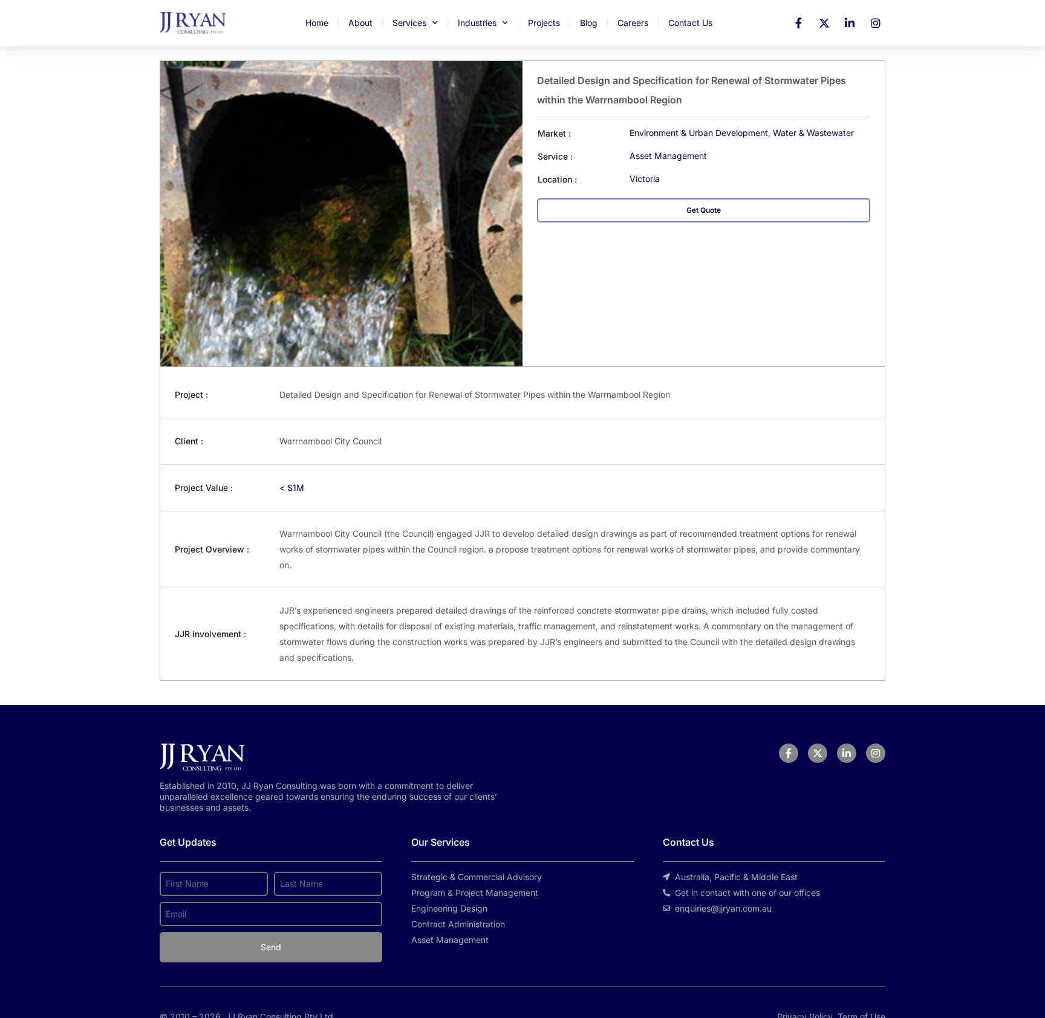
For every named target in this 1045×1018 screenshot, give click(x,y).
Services (409, 23)
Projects (544, 23)
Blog (588, 23)
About (360, 23)
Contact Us (690, 23)
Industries (477, 23)
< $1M (291, 487)
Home (316, 23)
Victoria (645, 178)
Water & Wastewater (813, 133)
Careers (632, 23)
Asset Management (668, 156)
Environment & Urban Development (699, 133)
